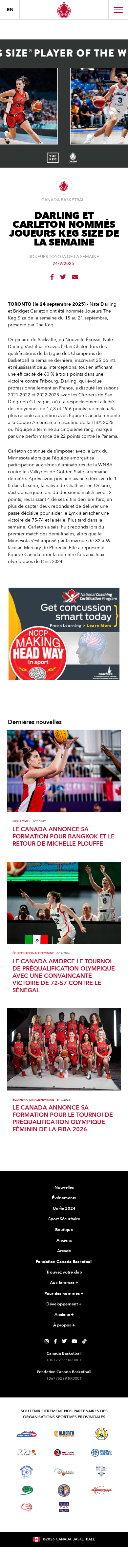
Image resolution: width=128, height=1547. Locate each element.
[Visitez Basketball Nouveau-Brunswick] (64, 1472)
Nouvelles (64, 1187)
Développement (64, 1304)
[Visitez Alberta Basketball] (64, 1433)
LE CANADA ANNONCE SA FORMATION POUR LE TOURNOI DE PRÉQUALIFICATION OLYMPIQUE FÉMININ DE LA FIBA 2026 (62, 1118)
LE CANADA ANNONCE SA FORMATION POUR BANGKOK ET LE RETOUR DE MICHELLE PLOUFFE (63, 837)
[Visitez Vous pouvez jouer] (64, 1507)
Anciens (64, 1240)
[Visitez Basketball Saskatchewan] (101, 1434)
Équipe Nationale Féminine (33, 953)
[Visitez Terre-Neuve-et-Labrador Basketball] (64, 1490)
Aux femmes (64, 1283)
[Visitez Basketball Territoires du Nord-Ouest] (26, 1472)
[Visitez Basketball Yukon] (101, 1490)
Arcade (64, 1251)
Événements (64, 1198)
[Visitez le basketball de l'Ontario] (64, 1453)
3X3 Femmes (21, 821)
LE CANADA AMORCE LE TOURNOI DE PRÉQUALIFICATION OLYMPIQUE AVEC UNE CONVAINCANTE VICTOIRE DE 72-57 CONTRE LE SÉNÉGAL (63, 976)
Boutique (64, 1230)
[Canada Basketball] (64, 9)
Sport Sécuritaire (64, 1219)
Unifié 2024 (64, 1208)
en (10, 10)
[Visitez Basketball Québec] (101, 1452)
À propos (64, 1325)
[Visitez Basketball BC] (26, 1434)
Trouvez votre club (64, 1272)
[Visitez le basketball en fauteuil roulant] (26, 1507)
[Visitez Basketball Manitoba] (26, 1453)
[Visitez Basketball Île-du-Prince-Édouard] (26, 1490)
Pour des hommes (64, 1294)
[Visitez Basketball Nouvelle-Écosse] (101, 1472)
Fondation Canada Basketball (64, 1262)
